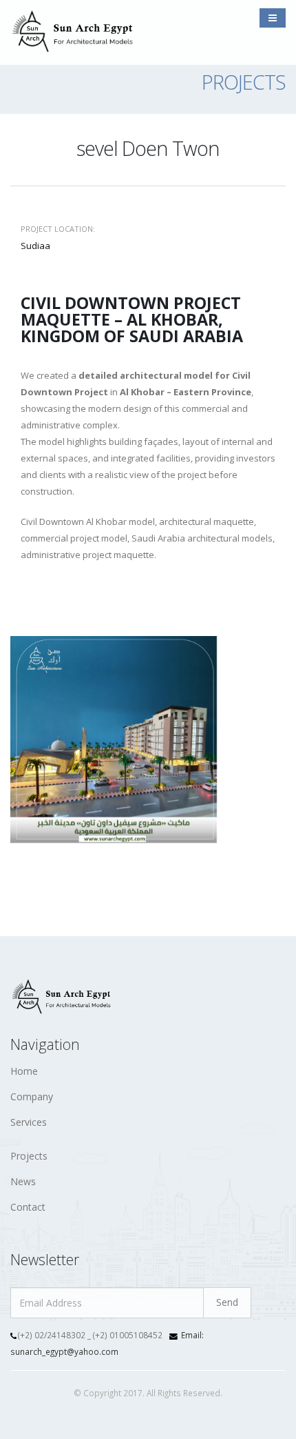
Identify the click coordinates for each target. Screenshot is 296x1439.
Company (31, 1096)
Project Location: (58, 229)
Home (24, 1071)
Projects (28, 1155)
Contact (27, 1206)
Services (28, 1122)
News (23, 1181)
